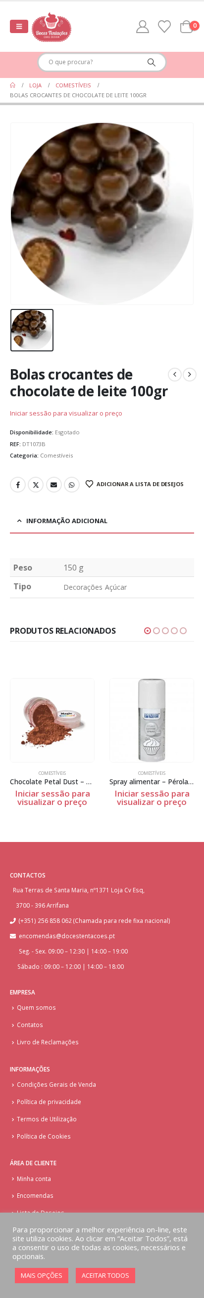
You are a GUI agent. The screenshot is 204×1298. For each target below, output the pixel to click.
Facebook (18, 485)
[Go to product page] (52, 720)
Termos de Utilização (47, 1119)
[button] (19, 26)
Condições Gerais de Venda (56, 1084)
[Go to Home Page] (12, 85)
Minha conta (34, 1179)
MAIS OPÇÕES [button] (41, 1275)
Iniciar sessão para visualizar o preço (66, 413)
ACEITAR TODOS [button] (105, 1275)
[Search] (151, 62)
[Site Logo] (51, 26)
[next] (190, 375)
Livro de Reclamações (48, 1042)
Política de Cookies (44, 1136)
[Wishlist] (164, 26)
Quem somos (36, 1007)
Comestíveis (56, 455)
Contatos (30, 1025)
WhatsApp (72, 485)
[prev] (175, 375)
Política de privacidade (49, 1102)
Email (54, 485)
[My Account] (143, 26)
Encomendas (35, 1195)
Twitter (36, 485)
